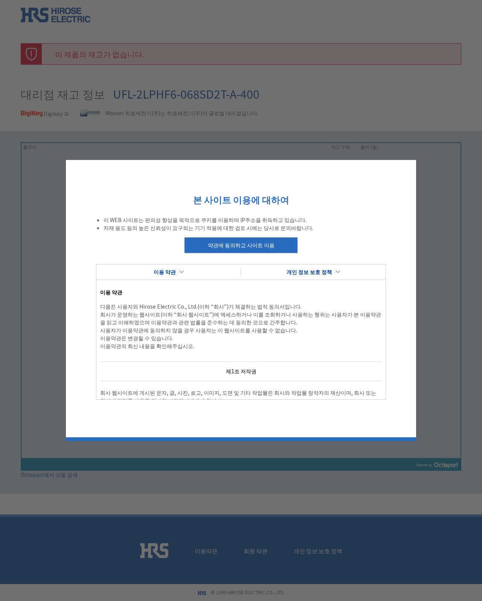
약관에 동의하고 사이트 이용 (241, 245)
